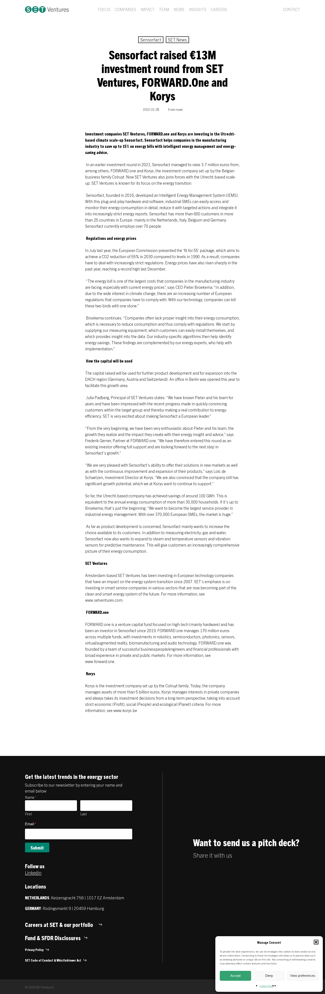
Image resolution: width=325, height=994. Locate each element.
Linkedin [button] (33, 872)
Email (30, 824)
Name (30, 797)
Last (83, 814)
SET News (177, 39)
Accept (235, 975)
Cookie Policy (267, 985)
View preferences (302, 975)
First (28, 814)
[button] (316, 942)
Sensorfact (150, 39)
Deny (269, 975)
